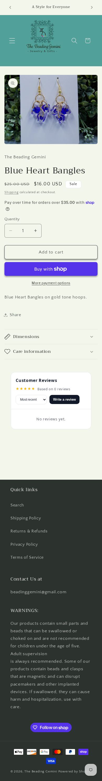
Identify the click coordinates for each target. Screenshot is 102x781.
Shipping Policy (25, 518)
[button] (12, 40)
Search (17, 505)
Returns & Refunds (29, 531)
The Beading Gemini (40, 771)
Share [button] (15, 315)
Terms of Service (27, 557)
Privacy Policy (24, 544)
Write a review (64, 399)
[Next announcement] (92, 7)
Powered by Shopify (75, 771)
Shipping (11, 192)
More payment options (51, 283)
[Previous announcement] (10, 7)
